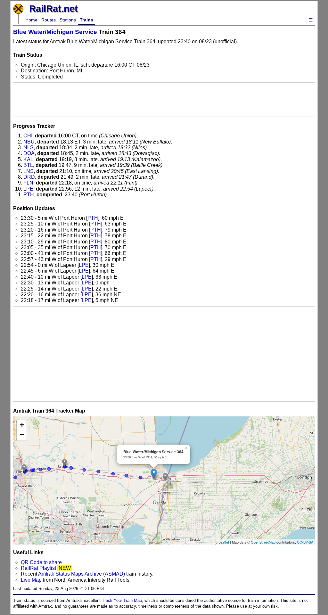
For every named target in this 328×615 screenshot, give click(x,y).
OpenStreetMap (263, 542)
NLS (28, 147)
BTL (28, 165)
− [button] (22, 435)
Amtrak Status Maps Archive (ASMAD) (81, 574)
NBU (29, 141)
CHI (27, 135)
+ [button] (22, 425)
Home (31, 19)
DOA (29, 153)
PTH (28, 194)
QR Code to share (41, 562)
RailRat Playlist (38, 568)
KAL (28, 159)
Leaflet (223, 542)
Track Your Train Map (122, 600)
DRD (29, 177)
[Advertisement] (164, 99)
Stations (68, 19)
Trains (86, 19)
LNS (28, 171)
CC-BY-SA (305, 542)
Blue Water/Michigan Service (55, 32)
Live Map (32, 580)
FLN (28, 182)
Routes (48, 19)
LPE (28, 189)
